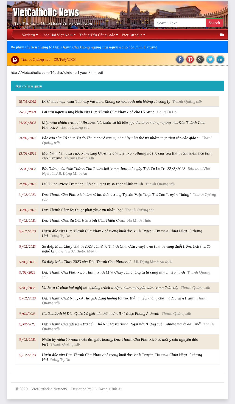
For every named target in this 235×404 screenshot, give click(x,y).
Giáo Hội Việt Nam (57, 34)
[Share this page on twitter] (210, 59)
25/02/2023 (27, 102)
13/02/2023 (27, 340)
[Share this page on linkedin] (220, 59)
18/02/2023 (27, 246)
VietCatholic (132, 34)
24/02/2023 (27, 123)
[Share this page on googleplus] (200, 59)
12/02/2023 (27, 355)
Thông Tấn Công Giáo (97, 34)
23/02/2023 (27, 138)
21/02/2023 (27, 195)
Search (214, 22)
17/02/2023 (27, 262)
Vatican (28, 34)
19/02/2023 (27, 221)
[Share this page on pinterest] (190, 59)
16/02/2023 (27, 298)
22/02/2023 (27, 169)
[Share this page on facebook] (180, 59)
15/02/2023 (27, 314)
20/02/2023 (27, 210)
